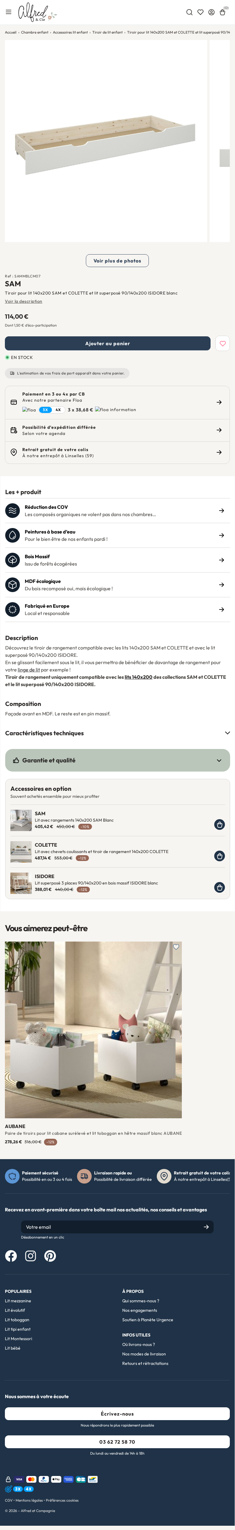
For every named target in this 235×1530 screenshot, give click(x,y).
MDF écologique (43, 581)
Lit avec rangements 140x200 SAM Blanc (74, 820)
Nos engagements (139, 1310)
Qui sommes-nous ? (140, 1301)
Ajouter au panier (107, 343)
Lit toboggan (17, 1319)
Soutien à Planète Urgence (147, 1319)
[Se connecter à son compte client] (211, 12)
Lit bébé (12, 1348)
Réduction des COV (46, 507)
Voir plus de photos (117, 261)
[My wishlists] (200, 12)
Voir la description (23, 301)
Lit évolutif (15, 1310)
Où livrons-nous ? (138, 1344)
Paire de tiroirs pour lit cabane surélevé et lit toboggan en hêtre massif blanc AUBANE (93, 1133)
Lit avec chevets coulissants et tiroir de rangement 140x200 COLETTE (101, 851)
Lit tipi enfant (18, 1329)
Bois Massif (37, 556)
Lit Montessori (18, 1338)
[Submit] (206, 1227)
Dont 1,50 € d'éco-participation (31, 325)
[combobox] (189, 12)
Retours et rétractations (145, 1363)
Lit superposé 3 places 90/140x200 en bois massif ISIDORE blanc (96, 883)
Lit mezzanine (18, 1301)
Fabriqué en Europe (47, 606)
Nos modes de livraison (144, 1354)
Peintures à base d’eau (50, 532)
